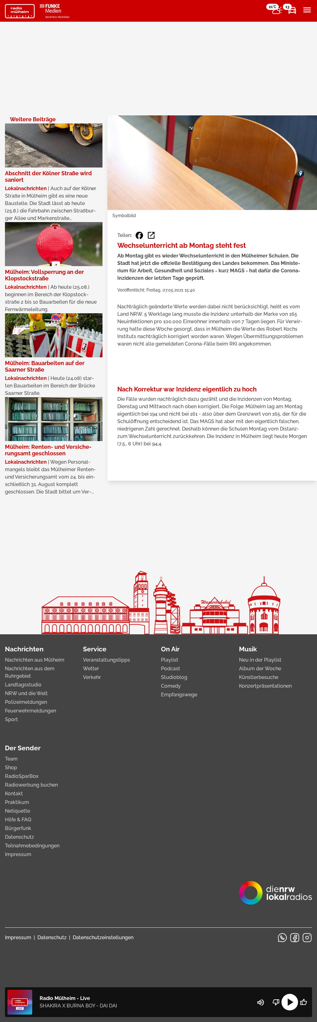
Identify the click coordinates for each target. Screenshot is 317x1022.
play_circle (290, 1002)
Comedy (171, 686)
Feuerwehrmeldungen (30, 711)
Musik (248, 649)
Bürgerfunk (18, 828)
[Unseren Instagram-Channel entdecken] (307, 938)
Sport (11, 719)
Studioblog (174, 677)
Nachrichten (24, 649)
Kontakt (14, 794)
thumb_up (303, 1002)
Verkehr (92, 677)
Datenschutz (19, 837)
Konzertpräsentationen (265, 686)
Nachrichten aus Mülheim (34, 660)
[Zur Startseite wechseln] (20, 11)
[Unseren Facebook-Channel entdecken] (295, 938)
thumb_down (276, 1002)
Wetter (91, 669)
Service (94, 649)
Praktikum (17, 802)
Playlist (169, 660)
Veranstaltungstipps (106, 660)
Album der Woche (260, 669)
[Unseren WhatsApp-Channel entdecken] (282, 938)
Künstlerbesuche (258, 677)
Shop (11, 767)
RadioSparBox (21, 776)
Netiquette (17, 811)
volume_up (260, 1002)
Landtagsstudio (23, 685)
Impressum (18, 854)
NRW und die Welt (26, 693)
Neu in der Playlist (260, 660)
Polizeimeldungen (26, 702)
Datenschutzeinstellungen (103, 937)
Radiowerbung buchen (31, 785)
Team (11, 759)
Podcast (170, 669)
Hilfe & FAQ (18, 820)
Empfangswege (179, 695)
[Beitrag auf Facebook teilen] (139, 235)
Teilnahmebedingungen (32, 846)
